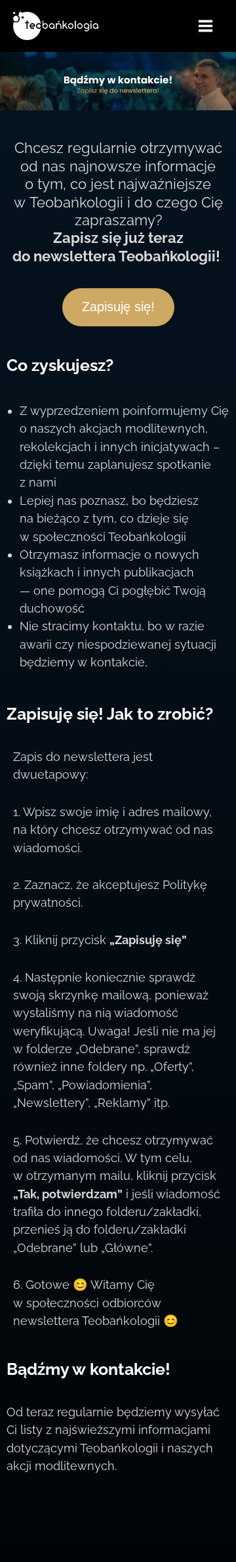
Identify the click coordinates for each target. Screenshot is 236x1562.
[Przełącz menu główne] (206, 26)
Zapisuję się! (118, 306)
